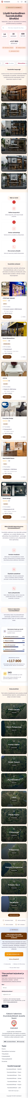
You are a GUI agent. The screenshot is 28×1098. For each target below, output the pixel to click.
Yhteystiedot (5, 1054)
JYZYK (5, 378)
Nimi (3, 984)
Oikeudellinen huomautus (8, 1051)
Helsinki (5, 383)
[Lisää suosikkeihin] (24, 283)
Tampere (5, 504)
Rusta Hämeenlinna (9, 338)
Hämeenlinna (6, 343)
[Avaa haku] (18, 2)
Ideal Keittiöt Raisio (8, 458)
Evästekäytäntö (6, 1056)
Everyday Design (8, 418)
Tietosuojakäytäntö (7, 1059)
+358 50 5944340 (8, 433)
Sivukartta (4, 1061)
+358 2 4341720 (8, 473)
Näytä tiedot (7, 316)
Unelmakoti (14, 1028)
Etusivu (4, 1049)
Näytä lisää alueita (14, 915)
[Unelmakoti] (14, 1023)
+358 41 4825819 (8, 393)
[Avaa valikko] (25, 1)
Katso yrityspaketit (14, 959)
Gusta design (7, 498)
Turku (5, 464)
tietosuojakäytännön (12, 1002)
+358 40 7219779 (8, 513)
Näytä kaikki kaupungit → (14, 1090)
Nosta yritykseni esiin (14, 954)
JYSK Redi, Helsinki (9, 298)
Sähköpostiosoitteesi (7, 991)
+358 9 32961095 (8, 353)
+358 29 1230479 (8, 313)
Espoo (4, 303)
